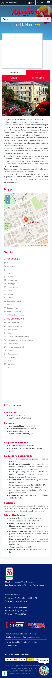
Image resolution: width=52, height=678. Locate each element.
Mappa (38, 72)
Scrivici (40, 3)
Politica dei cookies (13, 642)
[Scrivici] (45, 2)
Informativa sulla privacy (31, 637)
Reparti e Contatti (12, 634)
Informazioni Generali (28, 634)
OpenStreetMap (32, 246)
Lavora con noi (11, 645)
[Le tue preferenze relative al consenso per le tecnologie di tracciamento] (4, 673)
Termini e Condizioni (29, 642)
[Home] (26, 11)
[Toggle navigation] (48, 3)
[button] (30, 2)
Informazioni (38, 78)
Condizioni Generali (13, 637)
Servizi (14, 78)
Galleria (14, 72)
